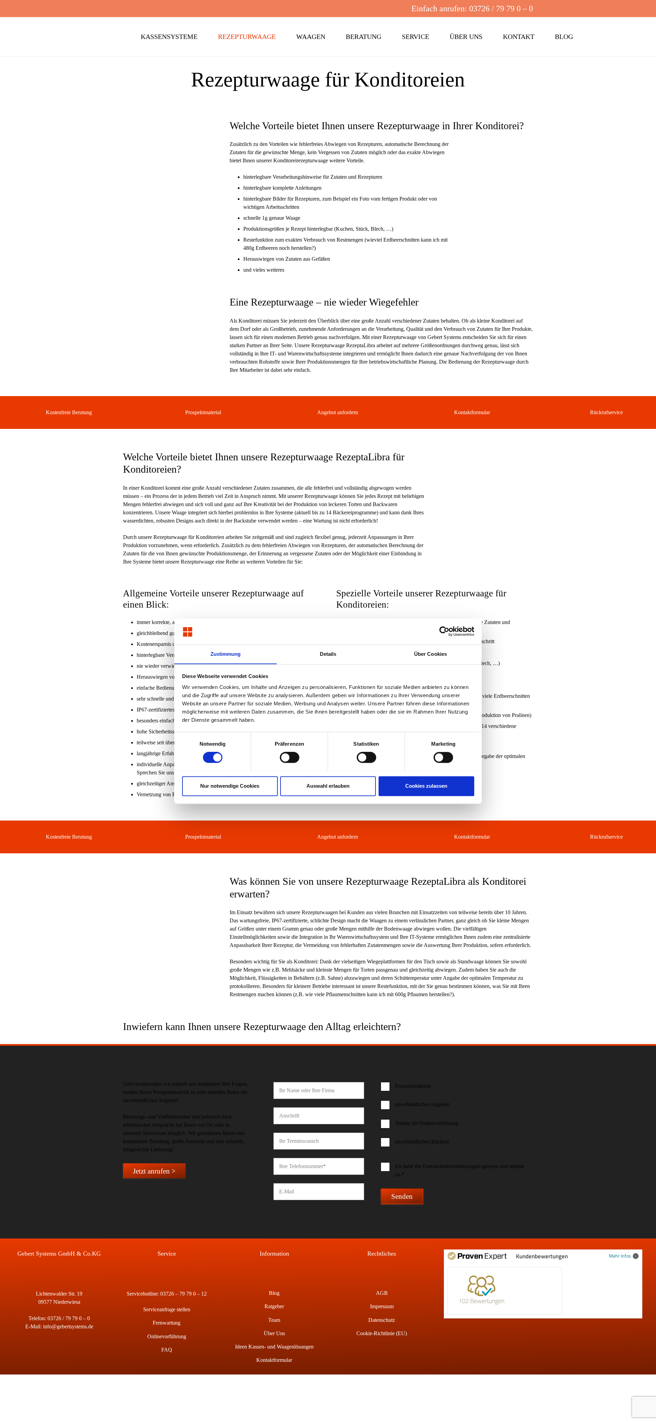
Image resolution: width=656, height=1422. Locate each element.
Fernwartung (166, 1323)
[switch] (289, 757)
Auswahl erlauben (328, 786)
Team (274, 1320)
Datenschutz (381, 1320)
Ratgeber (274, 1306)
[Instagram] (387, 8)
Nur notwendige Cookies (229, 786)
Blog (274, 1293)
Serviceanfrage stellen (166, 1309)
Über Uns (274, 1333)
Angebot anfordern (337, 412)
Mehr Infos (620, 1255)
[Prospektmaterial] (176, 412)
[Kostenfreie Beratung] (36, 412)
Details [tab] (328, 654)
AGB (382, 1293)
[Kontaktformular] (444, 412)
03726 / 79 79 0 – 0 (68, 1318)
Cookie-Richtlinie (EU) (381, 1333)
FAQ (166, 1350)
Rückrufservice (606, 412)
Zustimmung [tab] (225, 654)
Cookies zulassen (426, 786)
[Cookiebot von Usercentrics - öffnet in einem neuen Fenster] (444, 631)
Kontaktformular (472, 412)
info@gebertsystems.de (68, 1326)
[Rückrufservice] (580, 412)
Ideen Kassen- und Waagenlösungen (274, 1347)
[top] (68, 36)
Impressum (382, 1306)
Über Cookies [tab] (430, 654)
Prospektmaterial (203, 412)
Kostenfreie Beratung (69, 412)
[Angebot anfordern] (307, 412)
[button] (364, 8)
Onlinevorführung (166, 1336)
